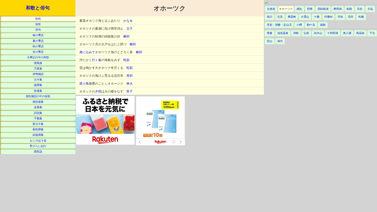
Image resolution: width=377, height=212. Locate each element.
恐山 (269, 41)
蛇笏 (126, 60)
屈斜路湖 (323, 8)
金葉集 (38, 107)
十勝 (316, 16)
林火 (129, 83)
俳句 (38, 29)
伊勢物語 (38, 74)
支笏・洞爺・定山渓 (279, 24)
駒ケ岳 (311, 24)
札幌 (361, 16)
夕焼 (98, 91)
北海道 (271, 8)
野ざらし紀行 (38, 146)
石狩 (350, 16)
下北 (372, 33)
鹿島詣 (38, 151)
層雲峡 (292, 16)
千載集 (38, 118)
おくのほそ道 (38, 140)
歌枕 (38, 18)
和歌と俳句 (38, 7)
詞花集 (38, 112)
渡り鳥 (84, 83)
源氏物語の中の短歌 (38, 96)
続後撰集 (38, 134)
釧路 (349, 8)
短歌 (38, 24)
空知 (340, 16)
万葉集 (38, 68)
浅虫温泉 (282, 33)
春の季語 (38, 35)
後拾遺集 (38, 101)
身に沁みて (87, 52)
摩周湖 (337, 8)
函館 (323, 24)
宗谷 (359, 8)
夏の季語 (38, 40)
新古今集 (38, 123)
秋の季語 (38, 46)
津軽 (296, 33)
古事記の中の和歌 (38, 57)
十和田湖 (332, 33)
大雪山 (305, 16)
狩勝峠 (328, 16)
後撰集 (38, 85)
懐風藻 (38, 63)
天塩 (370, 8)
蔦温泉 (360, 33)
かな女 (128, 20)
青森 (269, 33)
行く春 (96, 60)
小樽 (299, 24)
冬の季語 (38, 51)
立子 (129, 28)
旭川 (269, 16)
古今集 (38, 79)
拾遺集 (38, 90)
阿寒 (310, 8)
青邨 (129, 75)
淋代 (280, 41)
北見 (280, 16)
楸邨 (126, 36)
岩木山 (318, 33)
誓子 (129, 91)
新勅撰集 (38, 129)
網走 (299, 8)
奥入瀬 (347, 33)
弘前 (306, 33)
